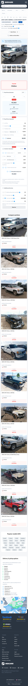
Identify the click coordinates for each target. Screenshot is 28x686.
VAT (5, 159)
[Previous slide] (3, 54)
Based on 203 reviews (7, 628)
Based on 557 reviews (21, 620)
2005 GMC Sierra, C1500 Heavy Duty (10, 238)
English (19, 679)
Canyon (5, 540)
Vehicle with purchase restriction (12, 192)
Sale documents (5, 658)
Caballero (23, 538)
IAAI (15, 637)
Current (3, 6)
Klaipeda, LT (7, 591)
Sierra (23, 10)
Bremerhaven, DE (9, 588)
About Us (4, 639)
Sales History (14, 32)
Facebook (6, 667)
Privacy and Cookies (16, 684)
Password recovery (18, 656)
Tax (4, 156)
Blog (3, 637)
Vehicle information (20, 77)
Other (18, 542)
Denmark (6, 573)
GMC (17, 10)
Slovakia (6, 579)
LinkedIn (21, 667)
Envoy (16, 540)
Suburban (11, 547)
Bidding (8, 77)
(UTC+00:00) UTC (10, 679)
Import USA (16, 645)
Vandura (14, 549)
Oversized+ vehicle (10, 201)
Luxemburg (7, 576)
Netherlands (7, 578)
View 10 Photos (7, 62)
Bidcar (15, 643)
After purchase (5, 654)
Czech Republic (7, 571)
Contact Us (4, 643)
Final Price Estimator (9, 92)
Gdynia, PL (7, 589)
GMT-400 (22, 540)
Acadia (4, 538)
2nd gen (3, 13)
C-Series (10, 538)
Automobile (9, 10)
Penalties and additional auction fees (8, 143)
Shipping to (6, 131)
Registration (17, 654)
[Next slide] (24, 54)
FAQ (3, 649)
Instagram (14, 667)
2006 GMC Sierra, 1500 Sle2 (8, 300)
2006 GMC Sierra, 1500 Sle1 (8, 485)
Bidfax (15, 641)
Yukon (20, 549)
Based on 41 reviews (7, 620)
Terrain (23, 547)
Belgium (6, 569)
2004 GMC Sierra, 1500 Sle (8, 330)
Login (15, 652)
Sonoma (4, 547)
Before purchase (5, 652)
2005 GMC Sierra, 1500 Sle (8, 269)
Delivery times (5, 656)
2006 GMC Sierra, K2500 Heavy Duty (10, 454)
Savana (16, 545)
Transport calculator (6, 660)
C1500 (16, 538)
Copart (20, 22)
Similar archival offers (14, 35)
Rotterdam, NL (8, 586)
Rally (23, 542)
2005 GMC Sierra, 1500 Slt (8, 423)
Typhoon (8, 549)
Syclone (17, 547)
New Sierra (11, 542)
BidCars (3, 10)
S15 (6, 545)
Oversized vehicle (9, 198)
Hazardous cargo (9, 195)
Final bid (14, 99)
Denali (11, 540)
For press (4, 641)
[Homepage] (7, 2)
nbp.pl (17, 182)
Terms (9, 684)
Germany (6, 574)
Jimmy (5, 542)
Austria (6, 568)
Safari (11, 545)
